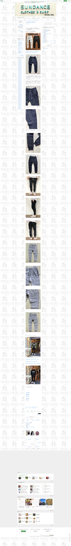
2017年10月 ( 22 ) (20, 73)
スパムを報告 (31, 536)
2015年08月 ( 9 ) (19, 95)
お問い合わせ (35, 536)
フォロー (31, 418)
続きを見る (22, 28)
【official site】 (28, 394)
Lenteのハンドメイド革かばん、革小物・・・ (47, 33)
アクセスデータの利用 (42, 536)
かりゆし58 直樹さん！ (20, 47)
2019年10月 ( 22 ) (20, 59)
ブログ (28, 24)
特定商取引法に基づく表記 (48, 536)
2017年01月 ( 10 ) (20, 81)
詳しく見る (35, 531)
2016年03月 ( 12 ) (20, 89)
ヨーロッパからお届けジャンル (22, 474)
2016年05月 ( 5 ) (19, 87)
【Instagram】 (27, 398)
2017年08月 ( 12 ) (20, 75)
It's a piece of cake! (45, 36)
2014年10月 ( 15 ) (20, 104)
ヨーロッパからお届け (44, 484)
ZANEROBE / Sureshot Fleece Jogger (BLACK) (31, 52)
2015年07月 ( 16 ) (20, 96)
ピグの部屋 (22, 25)
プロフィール (19, 25)
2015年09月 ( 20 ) (20, 94)
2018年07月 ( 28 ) (20, 65)
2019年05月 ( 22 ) (20, 63)
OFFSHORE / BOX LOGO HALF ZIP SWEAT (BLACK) (32, 359)
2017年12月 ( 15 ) (20, 71)
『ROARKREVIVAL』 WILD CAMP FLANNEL (20, 43)
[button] (69, 541)
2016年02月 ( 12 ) (20, 90)
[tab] (22, 474)
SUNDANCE (35, 9)
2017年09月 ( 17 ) (20, 74)
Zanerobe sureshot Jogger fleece (20, 44)
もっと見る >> (27, 428)
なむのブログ (44, 39)
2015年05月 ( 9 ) (19, 98)
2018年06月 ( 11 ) (20, 66)
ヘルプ (53, 536)
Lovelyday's (44, 42)
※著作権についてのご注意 (45, 48)
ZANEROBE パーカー (28, 425)
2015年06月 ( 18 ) (20, 97)
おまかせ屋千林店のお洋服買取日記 (46, 30)
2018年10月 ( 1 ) (19, 64)
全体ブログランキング (20, 30)
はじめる (23, 531)
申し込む (48, 531)
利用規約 (38, 536)
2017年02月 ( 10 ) (20, 80)
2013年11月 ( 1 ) (19, 105)
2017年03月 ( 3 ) (20, 79)
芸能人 (26, 474)
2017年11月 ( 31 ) (20, 72)
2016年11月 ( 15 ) (20, 83)
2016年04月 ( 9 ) (20, 88)
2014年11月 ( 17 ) (20, 103)
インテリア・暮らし (32, 484)
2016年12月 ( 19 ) (20, 82)
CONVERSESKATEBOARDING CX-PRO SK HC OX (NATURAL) (33, 363)
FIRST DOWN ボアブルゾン (28, 423)
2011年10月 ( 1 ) (19, 106)
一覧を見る (52, 43)
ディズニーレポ (20, 484)
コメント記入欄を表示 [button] (39, 442)
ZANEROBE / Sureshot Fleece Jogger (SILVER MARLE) (32, 51)
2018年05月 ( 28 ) (20, 67)
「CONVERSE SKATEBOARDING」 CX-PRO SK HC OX (20, 52)
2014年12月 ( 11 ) (20, 102)
